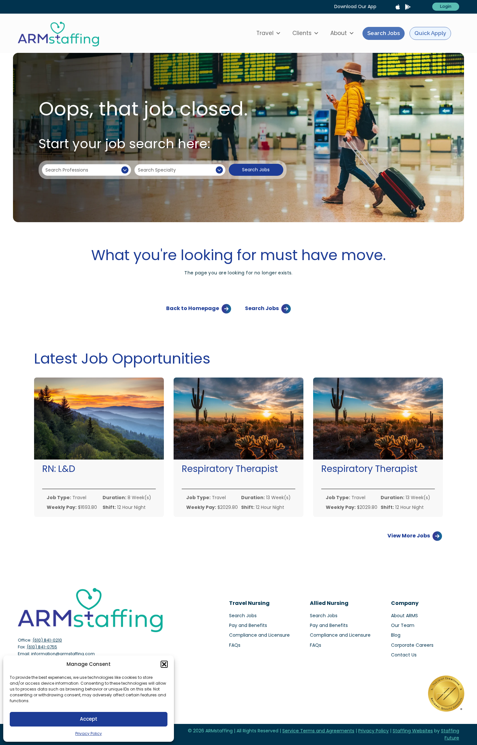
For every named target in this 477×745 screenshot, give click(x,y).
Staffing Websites (413, 730)
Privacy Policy (88, 733)
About (338, 33)
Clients (302, 33)
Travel (265, 33)
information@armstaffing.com (63, 654)
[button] (164, 664)
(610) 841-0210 (47, 640)
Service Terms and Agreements (318, 730)
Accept (88, 718)
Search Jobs (383, 33)
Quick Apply (430, 33)
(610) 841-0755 (42, 647)
